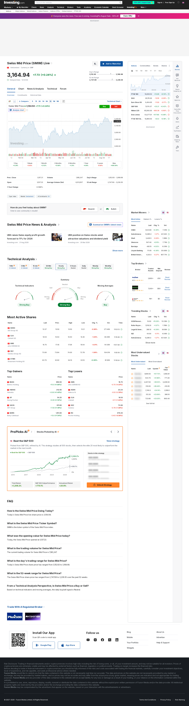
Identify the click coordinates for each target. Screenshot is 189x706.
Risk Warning (180, 700)
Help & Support (162, 642)
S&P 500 (134, 106)
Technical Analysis (21, 259)
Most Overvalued (155, 362)
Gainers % (147, 219)
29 (48, 196)
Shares (164, 66)
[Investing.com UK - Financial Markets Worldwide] (14, 2)
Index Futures (43, 11)
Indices (8, 11)
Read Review (167, 278)
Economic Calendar (101, 7)
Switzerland (29, 196)
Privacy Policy (165, 700)
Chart (21, 88)
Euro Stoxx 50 (136, 102)
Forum (63, 88)
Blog (129, 632)
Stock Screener (118, 7)
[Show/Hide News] (63, 101)
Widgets (130, 648)
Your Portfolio (132, 642)
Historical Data (35, 95)
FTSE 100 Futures (137, 119)
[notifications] (178, 2)
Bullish (113, 209)
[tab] (12, 267)
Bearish (91, 209)
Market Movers (138, 212)
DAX (133, 98)
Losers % (158, 219)
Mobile (130, 637)
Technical (52, 88)
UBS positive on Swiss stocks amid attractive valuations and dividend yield (88, 237)
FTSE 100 (77, 11)
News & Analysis (35, 88)
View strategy (113, 441)
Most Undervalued (138, 362)
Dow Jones (135, 115)
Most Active (135, 219)
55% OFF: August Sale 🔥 (143, 2)
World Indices (32, 11)
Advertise (160, 637)
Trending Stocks (139, 311)
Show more (117, 250)
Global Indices (67, 11)
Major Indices (20, 11)
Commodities (145, 66)
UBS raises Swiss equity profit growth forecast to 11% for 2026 (26, 237)
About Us (160, 632)
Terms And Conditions (147, 700)
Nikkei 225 (135, 111)
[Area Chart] (14, 101)
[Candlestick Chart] (9, 101)
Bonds (155, 66)
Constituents (22, 95)
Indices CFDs (55, 11)
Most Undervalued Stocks (140, 354)
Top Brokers (137, 263)
